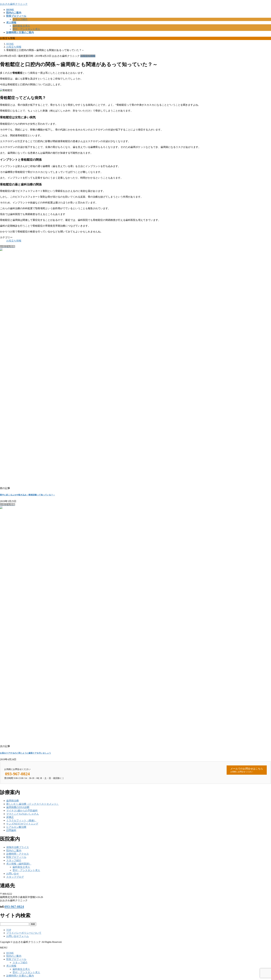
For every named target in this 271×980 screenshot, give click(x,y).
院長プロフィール (16, 857)
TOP (8, 930)
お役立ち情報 (87, 56)
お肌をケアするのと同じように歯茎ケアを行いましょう (25, 753)
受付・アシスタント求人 (26, 29)
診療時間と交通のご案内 (20, 975)
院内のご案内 (13, 850)
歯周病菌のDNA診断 (17, 807)
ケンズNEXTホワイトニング (22, 823)
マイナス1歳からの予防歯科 (22, 810)
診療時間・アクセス (17, 853)
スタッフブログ (15, 877)
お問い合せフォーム (17, 936)
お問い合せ (12, 873)
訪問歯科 (11, 830)
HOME (10, 953)
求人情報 (11, 965)
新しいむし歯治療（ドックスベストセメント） (32, 804)
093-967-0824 (14, 906)
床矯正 (10, 817)
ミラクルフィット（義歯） (21, 820)
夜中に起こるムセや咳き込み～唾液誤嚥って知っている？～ (27, 495)
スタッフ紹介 (20, 19)
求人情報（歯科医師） (18, 863)
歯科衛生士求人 (21, 25)
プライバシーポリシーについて (23, 933)
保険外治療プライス (17, 847)
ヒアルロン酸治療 (16, 827)
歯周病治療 (12, 800)
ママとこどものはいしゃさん (22, 813)
